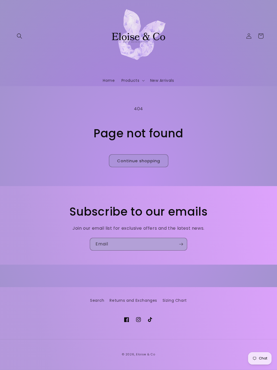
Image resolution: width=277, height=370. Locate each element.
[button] (19, 36)
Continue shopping (138, 161)
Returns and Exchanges (133, 300)
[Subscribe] (181, 244)
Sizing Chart (175, 300)
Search (97, 300)
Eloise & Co (145, 354)
